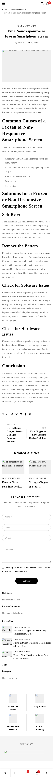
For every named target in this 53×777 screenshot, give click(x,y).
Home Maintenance (18, 10)
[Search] (42, 3)
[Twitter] (16, 414)
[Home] (5, 773)
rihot (18, 42)
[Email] (30, 414)
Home (4, 10)
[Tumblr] (25, 414)
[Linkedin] (21, 414)
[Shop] (16, 773)
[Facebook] (12, 414)
